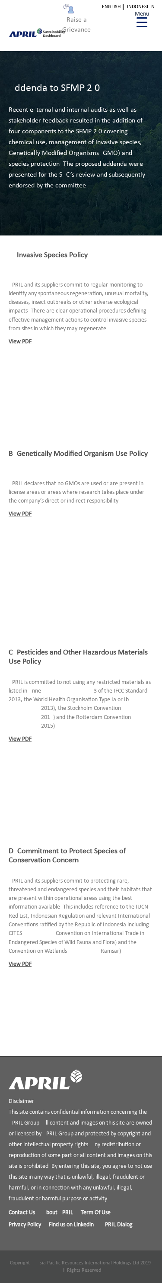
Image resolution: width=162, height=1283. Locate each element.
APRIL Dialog (117, 1225)
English (111, 7)
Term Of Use (96, 1212)
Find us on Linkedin (71, 1225)
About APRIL (58, 1212)
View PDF (20, 341)
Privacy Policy (25, 1225)
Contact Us (22, 1212)
